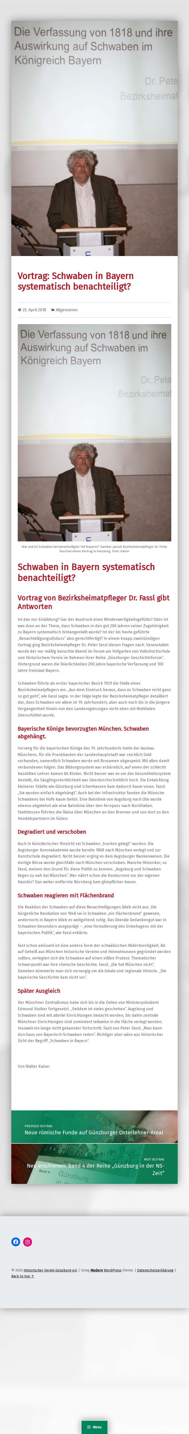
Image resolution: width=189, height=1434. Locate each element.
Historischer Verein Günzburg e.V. (50, 1270)
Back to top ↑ (22, 1276)
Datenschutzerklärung (155, 1270)
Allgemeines (67, 310)
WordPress (113, 1270)
